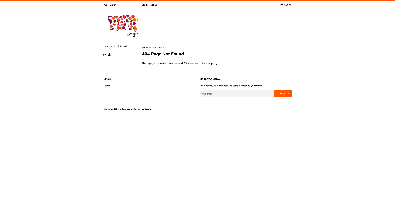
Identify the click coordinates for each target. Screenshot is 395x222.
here (191, 63)
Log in (145, 4)
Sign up (153, 4)
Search (106, 85)
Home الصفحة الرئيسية (115, 46)
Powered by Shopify (142, 109)
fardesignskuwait (126, 109)
